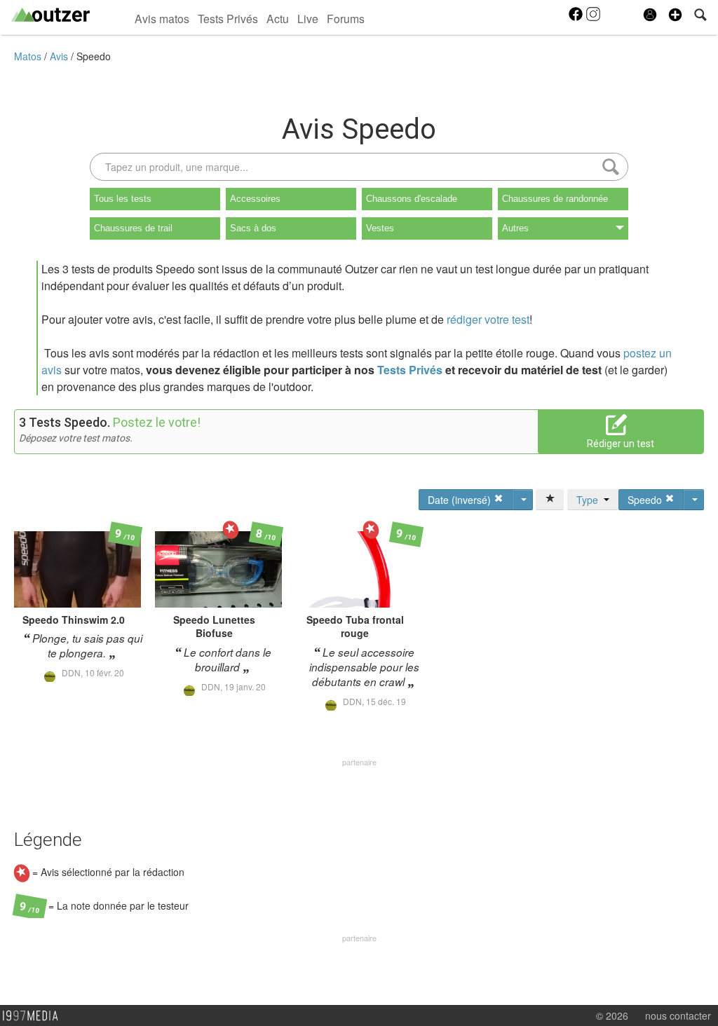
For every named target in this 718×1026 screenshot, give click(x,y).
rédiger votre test (488, 319)
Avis (60, 56)
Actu (277, 18)
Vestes (380, 228)
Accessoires (255, 198)
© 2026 (612, 1015)
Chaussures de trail (133, 228)
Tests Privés (228, 18)
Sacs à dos (253, 228)
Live (307, 18)
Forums (346, 18)
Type (590, 500)
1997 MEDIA (34, 1016)
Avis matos (162, 18)
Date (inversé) (461, 500)
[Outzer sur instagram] (593, 18)
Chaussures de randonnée (555, 198)
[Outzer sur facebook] (576, 18)
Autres (515, 228)
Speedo (93, 56)
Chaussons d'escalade (411, 198)
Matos (29, 56)
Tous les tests (122, 198)
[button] (675, 14)
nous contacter (678, 1015)
